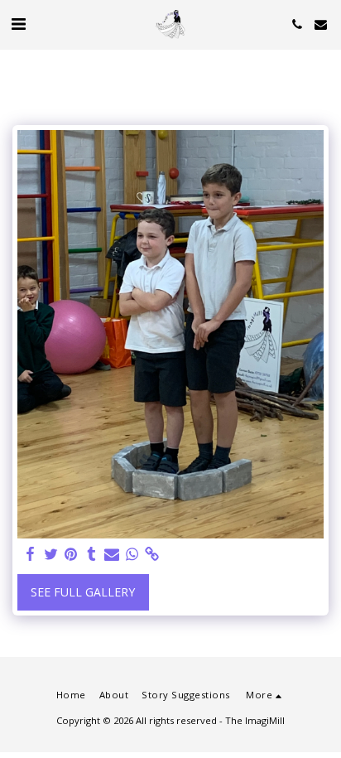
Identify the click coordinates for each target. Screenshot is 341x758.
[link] (152, 554)
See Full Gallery (83, 592)
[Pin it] (71, 554)
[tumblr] (91, 554)
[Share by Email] (111, 554)
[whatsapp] (132, 554)
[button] (18, 24)
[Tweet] (51, 554)
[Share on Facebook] (30, 554)
